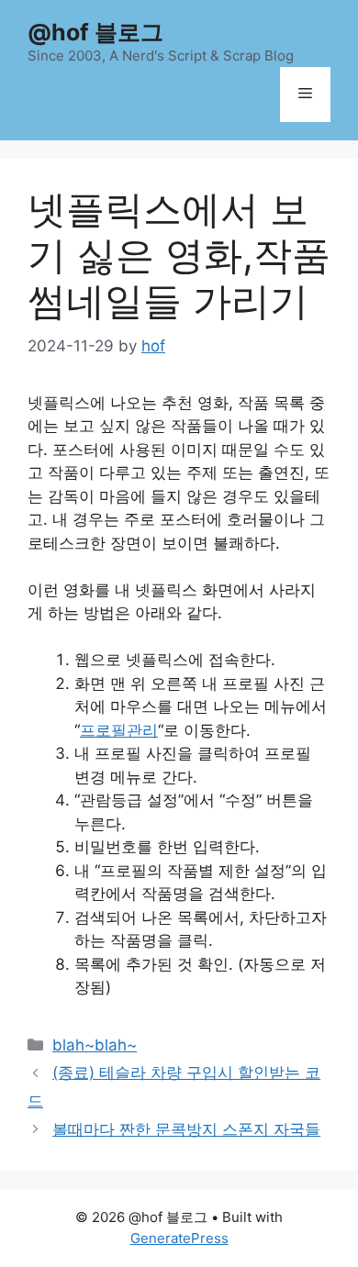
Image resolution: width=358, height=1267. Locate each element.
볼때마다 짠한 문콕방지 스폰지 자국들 (186, 1129)
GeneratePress (179, 1238)
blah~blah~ (94, 1045)
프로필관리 (119, 730)
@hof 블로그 (95, 32)
